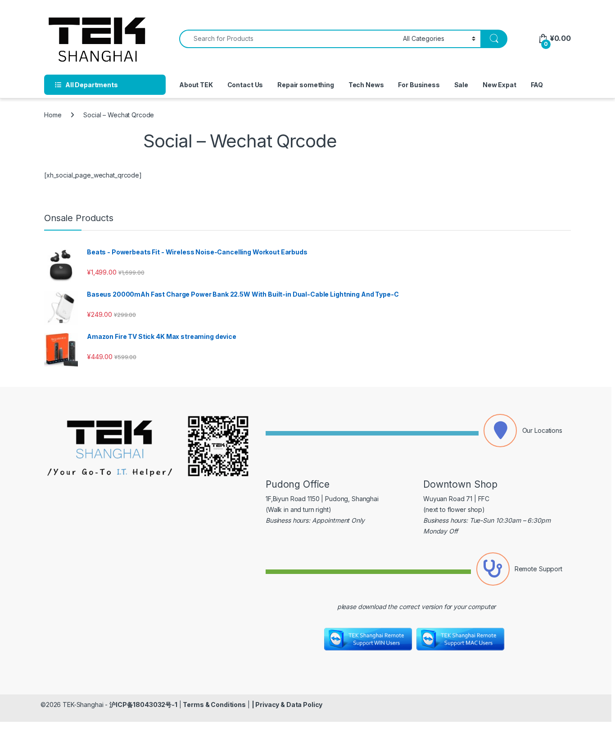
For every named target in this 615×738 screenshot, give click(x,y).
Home (52, 115)
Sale (461, 85)
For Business (418, 85)
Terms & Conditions (214, 704)
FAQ (537, 85)
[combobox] (288, 39)
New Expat (499, 85)
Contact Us (245, 85)
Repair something (305, 85)
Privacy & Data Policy (288, 704)
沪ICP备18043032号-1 (143, 704)
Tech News (366, 85)
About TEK (196, 85)
